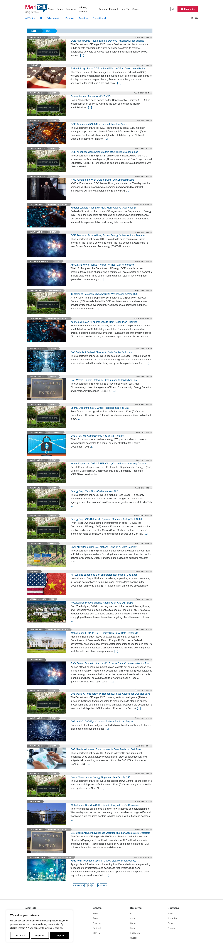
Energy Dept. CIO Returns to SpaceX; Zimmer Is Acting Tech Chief (106, 519)
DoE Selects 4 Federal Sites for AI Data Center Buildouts (101, 352)
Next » (103, 885)
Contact (171, 923)
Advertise (172, 918)
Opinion (102, 9)
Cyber (133, 923)
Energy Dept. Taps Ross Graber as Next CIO (94, 491)
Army (57, 261)
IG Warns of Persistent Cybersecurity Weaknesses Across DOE (104, 294)
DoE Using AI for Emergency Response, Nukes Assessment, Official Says (110, 693)
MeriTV (125, 9)
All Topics (30, 18)
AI (41, 18)
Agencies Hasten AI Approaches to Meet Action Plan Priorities (104, 322)
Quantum (83, 18)
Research (71, 9)
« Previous (78, 885)
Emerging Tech (36, 204)
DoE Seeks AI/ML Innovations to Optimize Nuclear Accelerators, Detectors (110, 832)
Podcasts (114, 9)
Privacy (171, 928)
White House (35, 801)
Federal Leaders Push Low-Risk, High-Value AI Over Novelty (103, 207)
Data (132, 928)
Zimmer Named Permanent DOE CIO (90, 96)
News (51, 9)
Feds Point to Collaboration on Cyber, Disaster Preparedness (103, 860)
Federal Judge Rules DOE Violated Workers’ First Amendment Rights (108, 68)
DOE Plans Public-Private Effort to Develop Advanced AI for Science (107, 40)
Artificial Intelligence (58, 204)
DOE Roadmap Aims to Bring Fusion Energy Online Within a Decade (108, 235)
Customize (20, 935)
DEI (52, 599)
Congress (34, 571)
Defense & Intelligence (40, 261)
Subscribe (189, 9)
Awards (133, 937)
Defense (70, 18)
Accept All (59, 935)
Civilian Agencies (37, 37)
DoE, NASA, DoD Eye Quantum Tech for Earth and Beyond (102, 721)
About (171, 913)
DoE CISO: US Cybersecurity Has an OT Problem (97, 435)
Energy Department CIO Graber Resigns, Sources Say (100, 407)
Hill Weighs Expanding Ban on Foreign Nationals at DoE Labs (104, 574)
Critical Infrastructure (61, 857)
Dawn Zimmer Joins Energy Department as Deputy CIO (100, 777)
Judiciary (34, 65)
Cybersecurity (54, 18)
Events (60, 9)
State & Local (99, 18)
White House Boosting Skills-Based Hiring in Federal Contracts (105, 805)
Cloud (133, 918)
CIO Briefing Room (37, 857)
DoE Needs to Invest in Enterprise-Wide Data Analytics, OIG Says (106, 749)
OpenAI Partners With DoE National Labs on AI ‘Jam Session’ (104, 547)
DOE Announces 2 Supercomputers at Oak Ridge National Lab (104, 152)
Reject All (39, 935)
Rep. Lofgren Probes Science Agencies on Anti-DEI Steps (102, 602)
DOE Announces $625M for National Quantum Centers (100, 124)
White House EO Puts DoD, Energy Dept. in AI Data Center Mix (105, 633)
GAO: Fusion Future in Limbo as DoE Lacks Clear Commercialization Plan (110, 663)
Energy (53, 37)
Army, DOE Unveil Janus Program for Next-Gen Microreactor (103, 264)
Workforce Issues (38, 599)
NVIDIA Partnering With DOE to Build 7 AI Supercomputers (102, 179)
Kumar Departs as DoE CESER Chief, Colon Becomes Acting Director (108, 463)
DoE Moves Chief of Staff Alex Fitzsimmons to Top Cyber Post (104, 380)
